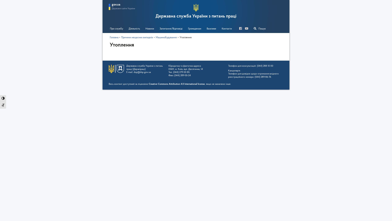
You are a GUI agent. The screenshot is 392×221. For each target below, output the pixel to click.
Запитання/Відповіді (171, 28)
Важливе (211, 28)
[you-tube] (248, 29)
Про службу (116, 28)
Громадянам (194, 28)
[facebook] (241, 29)
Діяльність (134, 28)
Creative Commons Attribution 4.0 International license (177, 84)
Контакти (227, 28)
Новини (149, 28)
